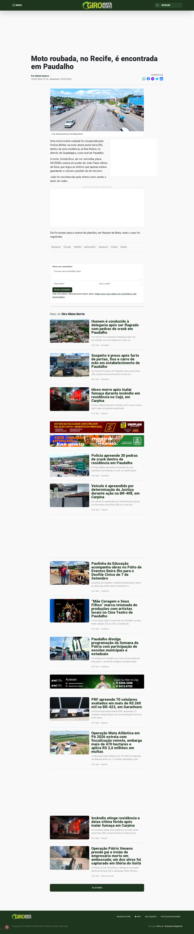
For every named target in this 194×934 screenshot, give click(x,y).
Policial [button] (67, 247)
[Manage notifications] (7, 927)
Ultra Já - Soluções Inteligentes (170, 926)
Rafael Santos (42, 76)
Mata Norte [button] (90, 247)
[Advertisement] (97, 32)
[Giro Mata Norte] (97, 5)
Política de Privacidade (170, 917)
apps (138, 917)
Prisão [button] (123, 247)
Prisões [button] (78, 247)
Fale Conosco (151, 917)
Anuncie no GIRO (124, 917)
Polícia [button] (114, 247)
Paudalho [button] (56, 247)
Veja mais (97, 887)
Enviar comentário (62, 290)
